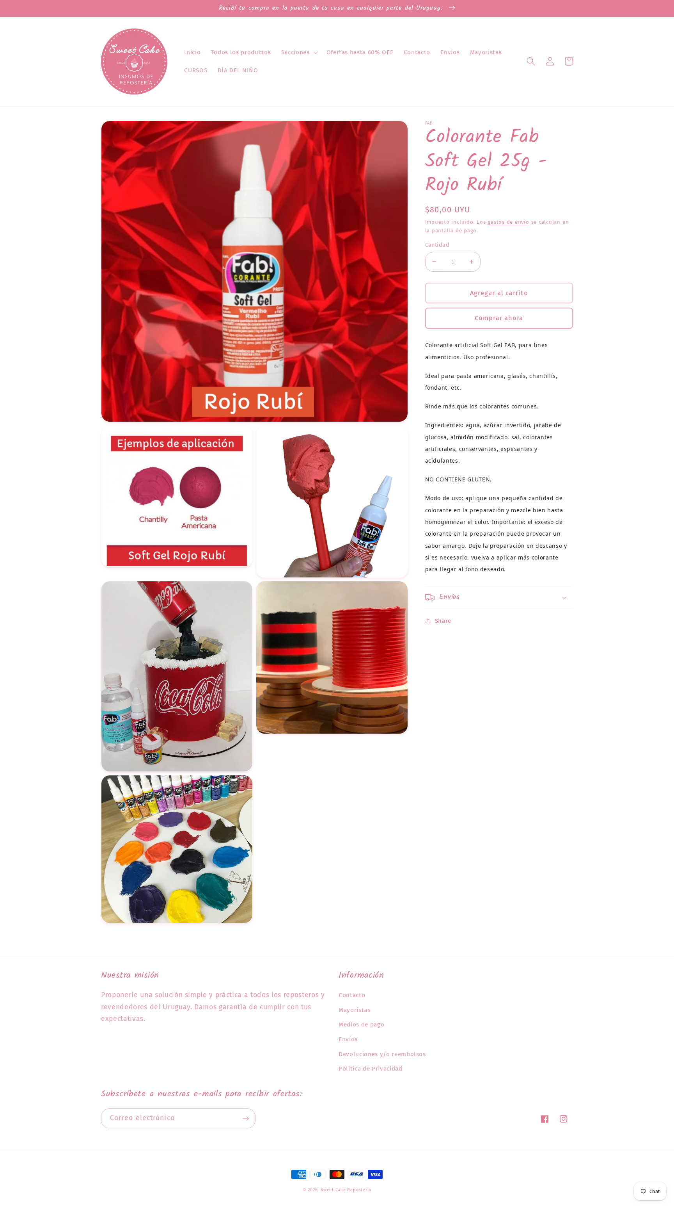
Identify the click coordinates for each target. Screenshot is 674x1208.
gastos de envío (508, 221)
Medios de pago (361, 1024)
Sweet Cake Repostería (346, 1189)
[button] (298, 52)
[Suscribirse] (245, 1118)
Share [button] (443, 620)
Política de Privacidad (371, 1068)
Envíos (348, 1039)
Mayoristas (355, 1010)
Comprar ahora (499, 318)
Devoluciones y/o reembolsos (382, 1054)
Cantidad (437, 244)
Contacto (352, 995)
